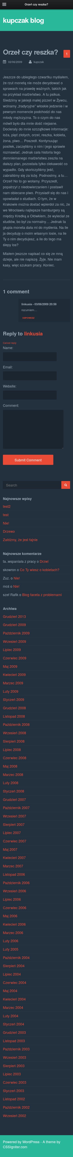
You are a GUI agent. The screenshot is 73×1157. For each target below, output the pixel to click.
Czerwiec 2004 (14, 982)
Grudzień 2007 (14, 799)
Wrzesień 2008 (14, 732)
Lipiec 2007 (12, 832)
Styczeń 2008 (13, 790)
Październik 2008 (16, 724)
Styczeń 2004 (13, 1023)
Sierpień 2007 (14, 824)
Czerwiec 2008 (14, 757)
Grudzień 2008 (14, 707)
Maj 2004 (10, 990)
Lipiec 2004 (12, 974)
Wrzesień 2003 (14, 1057)
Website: (9, 385)
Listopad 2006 (14, 874)
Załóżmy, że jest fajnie (20, 539)
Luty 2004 (10, 1015)
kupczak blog (23, 20)
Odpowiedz (28, 318)
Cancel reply (9, 342)
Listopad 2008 (14, 716)
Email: (8, 366)
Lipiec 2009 (12, 649)
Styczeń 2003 (13, 1090)
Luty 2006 (10, 940)
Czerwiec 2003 (14, 1082)
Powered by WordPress (21, 1141)
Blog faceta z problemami (42, 594)
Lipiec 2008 (12, 749)
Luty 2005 (10, 949)
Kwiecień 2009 (14, 674)
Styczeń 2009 (13, 699)
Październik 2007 (16, 807)
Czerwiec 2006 (14, 907)
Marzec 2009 (13, 682)
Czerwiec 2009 (14, 657)
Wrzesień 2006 (14, 890)
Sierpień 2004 (14, 965)
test (6, 514)
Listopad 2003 (14, 1040)
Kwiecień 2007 (14, 857)
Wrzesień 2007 (14, 815)
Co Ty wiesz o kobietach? (39, 569)
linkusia (33, 333)
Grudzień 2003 (14, 1032)
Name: (8, 347)
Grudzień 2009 (14, 624)
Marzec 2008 (13, 774)
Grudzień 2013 (14, 616)
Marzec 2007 (13, 865)
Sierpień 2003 (14, 1065)
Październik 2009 (16, 632)
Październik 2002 (16, 1107)
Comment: (11, 405)
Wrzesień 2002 (14, 1115)
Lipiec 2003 (12, 1073)
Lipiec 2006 (12, 899)
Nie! (6, 522)
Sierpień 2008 (14, 741)
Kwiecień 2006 (14, 924)
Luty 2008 (10, 782)
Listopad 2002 (14, 1098)
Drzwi (44, 561)
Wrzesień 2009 (14, 641)
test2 (7, 506)
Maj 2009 (10, 666)
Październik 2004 (16, 957)
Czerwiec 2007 (14, 840)
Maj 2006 (10, 915)
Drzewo (9, 531)
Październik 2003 (16, 1048)
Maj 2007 (10, 849)
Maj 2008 (10, 766)
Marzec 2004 (13, 1007)
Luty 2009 (10, 691)
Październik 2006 (16, 882)
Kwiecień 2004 (14, 998)
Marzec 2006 (13, 932)
